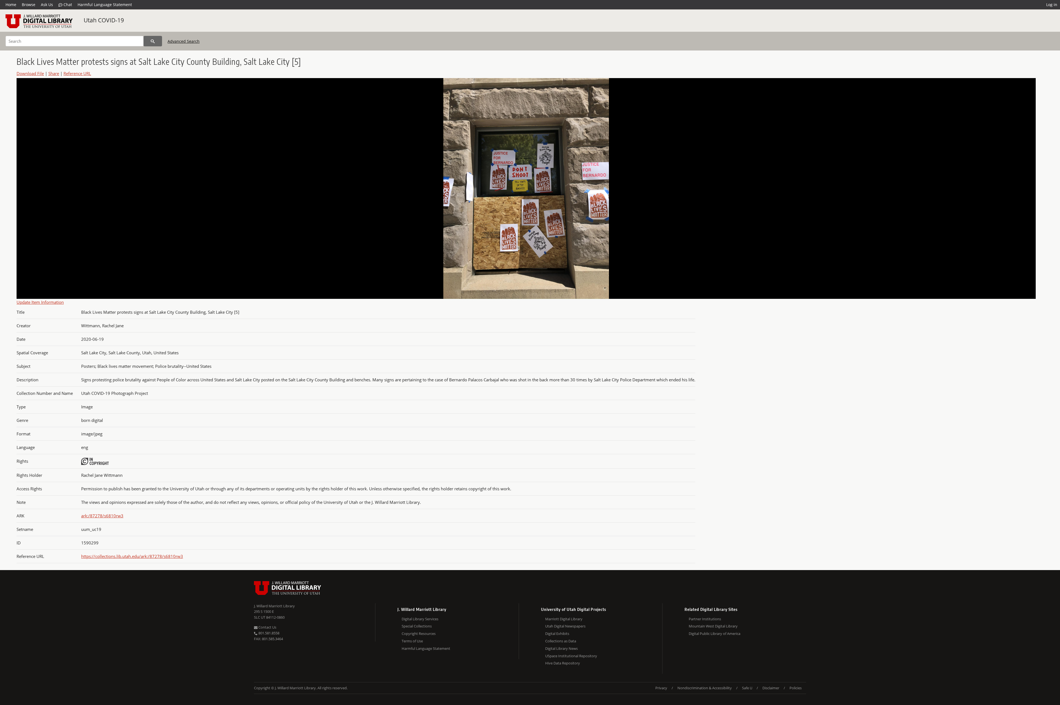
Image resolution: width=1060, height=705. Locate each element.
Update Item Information (40, 302)
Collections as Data (560, 641)
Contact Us (267, 627)
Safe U (747, 687)
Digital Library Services (420, 618)
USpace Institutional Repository (571, 655)
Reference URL (77, 73)
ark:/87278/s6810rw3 (102, 515)
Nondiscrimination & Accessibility (704, 687)
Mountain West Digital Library (713, 626)
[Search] (153, 41)
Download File (30, 73)
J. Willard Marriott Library (274, 605)
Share (53, 73)
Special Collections (417, 626)
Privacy (661, 687)
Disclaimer (770, 687)
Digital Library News (561, 648)
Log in (1051, 4)
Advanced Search (184, 41)
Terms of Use (412, 641)
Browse (28, 4)
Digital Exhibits (557, 633)
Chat (67, 4)
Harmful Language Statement (105, 4)
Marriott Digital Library (563, 618)
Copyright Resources (419, 633)
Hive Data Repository (562, 663)
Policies (795, 687)
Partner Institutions (705, 618)
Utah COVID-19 (104, 20)
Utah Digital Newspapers (565, 626)
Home (11, 4)
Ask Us (47, 4)
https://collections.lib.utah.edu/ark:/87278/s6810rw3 (132, 556)
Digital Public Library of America (714, 633)
